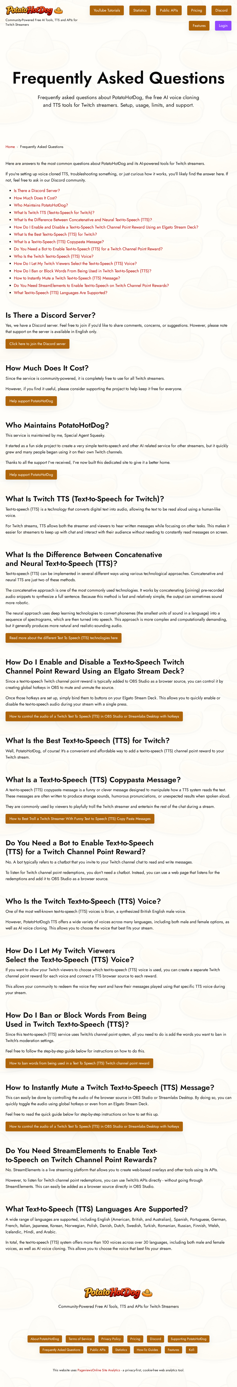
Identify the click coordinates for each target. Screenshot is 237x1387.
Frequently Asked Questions (61, 1349)
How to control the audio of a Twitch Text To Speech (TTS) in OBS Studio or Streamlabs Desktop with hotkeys (94, 716)
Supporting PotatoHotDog (188, 1339)
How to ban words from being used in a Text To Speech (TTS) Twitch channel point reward (79, 1063)
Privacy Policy (111, 1339)
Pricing (196, 10)
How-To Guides (147, 1349)
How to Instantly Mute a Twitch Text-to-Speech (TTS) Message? (67, 278)
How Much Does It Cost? (35, 198)
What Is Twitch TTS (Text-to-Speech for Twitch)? (54, 213)
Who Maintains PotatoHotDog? (41, 205)
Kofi (191, 1349)
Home (10, 146)
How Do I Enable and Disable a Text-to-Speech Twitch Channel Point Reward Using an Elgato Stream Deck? (106, 227)
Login (223, 25)
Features (199, 25)
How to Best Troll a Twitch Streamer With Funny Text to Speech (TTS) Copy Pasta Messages (79, 818)
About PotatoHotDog (45, 1339)
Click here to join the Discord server (37, 343)
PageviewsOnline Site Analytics (99, 1370)
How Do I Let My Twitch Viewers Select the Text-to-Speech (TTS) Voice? (75, 263)
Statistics (140, 10)
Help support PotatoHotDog (31, 401)
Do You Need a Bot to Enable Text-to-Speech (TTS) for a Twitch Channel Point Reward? (88, 249)
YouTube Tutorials (107, 10)
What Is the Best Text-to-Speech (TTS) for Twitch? (55, 234)
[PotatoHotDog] (34, 15)
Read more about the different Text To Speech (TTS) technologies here (63, 637)
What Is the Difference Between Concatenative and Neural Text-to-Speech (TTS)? (83, 220)
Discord (221, 10)
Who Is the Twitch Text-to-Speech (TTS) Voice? (54, 256)
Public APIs (169, 10)
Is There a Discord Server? (37, 191)
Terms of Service (80, 1339)
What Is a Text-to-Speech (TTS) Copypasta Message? (59, 242)
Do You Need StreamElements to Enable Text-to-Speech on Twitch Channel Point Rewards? (91, 285)
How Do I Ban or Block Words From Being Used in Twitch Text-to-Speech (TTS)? (82, 271)
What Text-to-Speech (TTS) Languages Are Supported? (60, 293)
